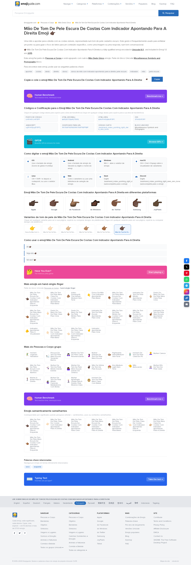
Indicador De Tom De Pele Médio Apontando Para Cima (135, 296)
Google (100, 521)
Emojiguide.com (30, 23)
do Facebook (102, 525)
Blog (153, 4)
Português (80, 503)
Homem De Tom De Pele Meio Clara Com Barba (94, 380)
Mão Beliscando (135, 366)
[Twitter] (20, 533)
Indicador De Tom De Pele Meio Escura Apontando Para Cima (156, 314)
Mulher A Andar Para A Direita (33, 379)
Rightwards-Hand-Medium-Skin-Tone (116, 355)
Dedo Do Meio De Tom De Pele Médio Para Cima (74, 314)
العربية (128, 503)
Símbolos (44, 529)
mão (143, 71)
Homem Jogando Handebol (31, 355)
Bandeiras (45, 521)
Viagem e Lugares (76, 532)
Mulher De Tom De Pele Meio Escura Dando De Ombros (74, 369)
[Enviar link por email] (186, 304)
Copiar (157, 79)
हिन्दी (136, 503)
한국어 (120, 503)
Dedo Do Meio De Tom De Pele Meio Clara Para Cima (157, 296)
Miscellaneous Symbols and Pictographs (146, 128)
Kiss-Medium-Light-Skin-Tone (115, 367)
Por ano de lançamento (135, 525)
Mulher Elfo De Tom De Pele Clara (156, 367)
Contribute (158, 517)
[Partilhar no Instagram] (186, 291)
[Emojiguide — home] (27, 3)
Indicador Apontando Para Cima (94, 330)
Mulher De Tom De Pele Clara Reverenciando (75, 355)
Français (46, 503)
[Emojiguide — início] (14, 515)
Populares (143, 4)
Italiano (57, 503)
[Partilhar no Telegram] (186, 285)
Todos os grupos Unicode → (52, 547)
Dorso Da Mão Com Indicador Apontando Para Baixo (95, 295)
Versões (129, 4)
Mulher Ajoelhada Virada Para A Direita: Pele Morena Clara (74, 381)
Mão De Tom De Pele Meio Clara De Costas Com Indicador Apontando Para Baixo (54, 298)
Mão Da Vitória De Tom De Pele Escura (95, 367)
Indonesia (145, 503)
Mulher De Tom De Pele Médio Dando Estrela (54, 368)
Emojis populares (132, 532)
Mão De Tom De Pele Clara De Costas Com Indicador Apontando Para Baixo (54, 333)
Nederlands (68, 503)
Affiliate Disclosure (161, 529)
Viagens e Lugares (48, 532)
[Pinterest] (25, 533)
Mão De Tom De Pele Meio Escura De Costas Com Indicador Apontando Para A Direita (95, 424)
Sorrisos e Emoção (48, 536)
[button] (41, 118)
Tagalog (156, 503)
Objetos (44, 525)
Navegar (68, 4)
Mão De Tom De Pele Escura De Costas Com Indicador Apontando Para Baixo (115, 424)
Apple (99, 517)
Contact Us (158, 536)
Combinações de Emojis (135, 517)
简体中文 (101, 503)
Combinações (114, 4)
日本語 (111, 503)
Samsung (101, 536)
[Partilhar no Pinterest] (186, 273)
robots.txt (175, 561)
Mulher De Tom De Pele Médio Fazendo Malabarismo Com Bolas (53, 382)
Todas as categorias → (78, 550)
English (17, 503)
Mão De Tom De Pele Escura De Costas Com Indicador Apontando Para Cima (135, 316)
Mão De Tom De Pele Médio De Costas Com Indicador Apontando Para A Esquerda (115, 316)
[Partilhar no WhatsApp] (186, 279)
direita (56, 71)
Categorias (82, 4)
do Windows (102, 529)
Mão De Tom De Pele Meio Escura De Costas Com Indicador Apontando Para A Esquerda (33, 316)
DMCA (156, 532)
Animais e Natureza (49, 540)
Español (26, 503)
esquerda (37, 467)
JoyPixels (101, 540)
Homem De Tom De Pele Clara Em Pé (135, 355)
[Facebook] (14, 533)
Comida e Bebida (48, 544)
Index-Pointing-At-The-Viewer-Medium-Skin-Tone (74, 296)
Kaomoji (163, 4)
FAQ (172, 4)
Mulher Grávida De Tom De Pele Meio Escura (94, 355)
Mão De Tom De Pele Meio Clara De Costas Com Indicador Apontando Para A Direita (157, 424)
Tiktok (99, 544)
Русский (91, 503)
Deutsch (36, 503)
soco (28, 467)
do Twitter (101, 532)
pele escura (154, 71)
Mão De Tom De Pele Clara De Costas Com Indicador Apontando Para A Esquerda (75, 333)
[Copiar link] (186, 298)
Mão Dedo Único (64, 23)
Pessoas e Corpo (47, 23)
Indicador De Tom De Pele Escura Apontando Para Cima (94, 314)
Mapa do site (165, 561)
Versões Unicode (132, 529)
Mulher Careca (157, 353)
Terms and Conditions (162, 521)
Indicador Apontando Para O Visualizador (32, 331)
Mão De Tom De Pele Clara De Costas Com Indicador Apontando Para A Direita (54, 424)
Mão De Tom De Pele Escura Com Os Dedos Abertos (32, 369)
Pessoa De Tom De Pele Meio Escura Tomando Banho (53, 356)
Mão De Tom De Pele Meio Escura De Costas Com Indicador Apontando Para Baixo (116, 298)
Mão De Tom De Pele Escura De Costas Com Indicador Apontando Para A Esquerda (32, 299)
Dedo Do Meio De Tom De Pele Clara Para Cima (54, 313)
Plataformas (98, 4)
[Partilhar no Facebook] (186, 260)
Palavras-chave (131, 521)
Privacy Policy (159, 525)
